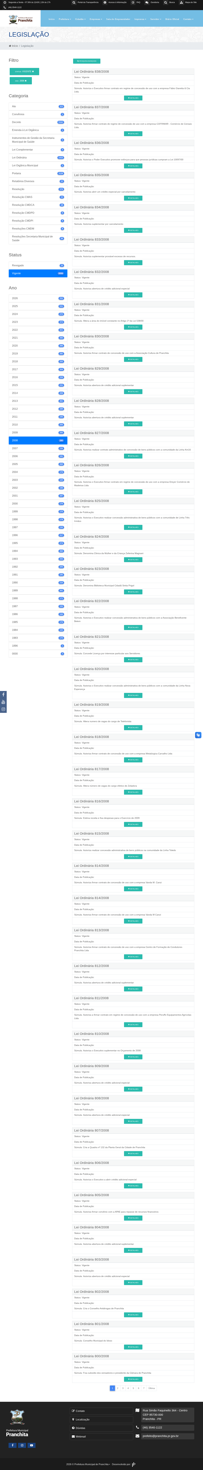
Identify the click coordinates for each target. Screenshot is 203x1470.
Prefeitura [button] (64, 19)
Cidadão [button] (79, 19)
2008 (20, 81)
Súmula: (78, 88)
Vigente (23, 71)
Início (52, 19)
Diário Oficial (172, 19)
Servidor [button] (155, 19)
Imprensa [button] (139, 19)
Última (151, 1388)
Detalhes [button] (134, 98)
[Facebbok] (12, 1445)
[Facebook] (3, 694)
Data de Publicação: (84, 82)
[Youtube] (3, 702)
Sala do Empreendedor (118, 19)
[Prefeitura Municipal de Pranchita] (22, 19)
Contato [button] (187, 19)
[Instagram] (3, 709)
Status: (77, 77)
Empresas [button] (95, 19)
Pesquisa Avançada (87, 61)
